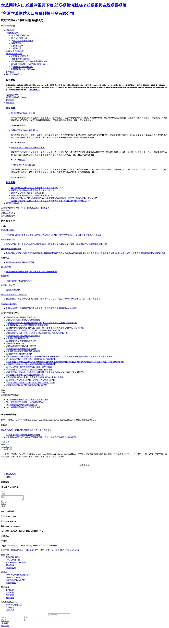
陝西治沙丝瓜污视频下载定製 (47, 330)
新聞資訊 (10, 103)
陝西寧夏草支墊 (29, 349)
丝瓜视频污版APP (21, 35)
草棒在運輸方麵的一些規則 (23, 113)
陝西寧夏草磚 (26, 354)
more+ (29, 59)
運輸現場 (10, 610)
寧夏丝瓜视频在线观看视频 (44, 364)
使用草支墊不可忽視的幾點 (23, 165)
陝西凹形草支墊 (29, 341)
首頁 (23, 208)
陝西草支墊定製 (29, 317)
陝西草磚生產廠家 (32, 351)
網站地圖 (30, 550)
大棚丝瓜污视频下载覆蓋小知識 (25, 193)
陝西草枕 (20, 343)
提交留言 (5, 623)
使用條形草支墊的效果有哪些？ (25, 130)
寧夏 (57, 550)
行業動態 (10, 182)
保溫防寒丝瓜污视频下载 (41, 369)
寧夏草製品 (11, 583)
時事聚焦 (10, 598)
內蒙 (77, 550)
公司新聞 (10, 108)
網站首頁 (10, 30)
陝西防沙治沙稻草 (9, 304)
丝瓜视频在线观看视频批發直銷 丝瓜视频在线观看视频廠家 (86, 356)
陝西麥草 (17, 48)
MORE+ (22, 125)
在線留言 (5, 442)
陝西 (62, 550)
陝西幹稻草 (23, 338)
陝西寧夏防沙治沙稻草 (21, 69)
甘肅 (67, 550)
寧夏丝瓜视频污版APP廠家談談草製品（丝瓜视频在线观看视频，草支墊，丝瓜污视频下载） (51, 198)
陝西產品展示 (12, 33)
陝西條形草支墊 (29, 346)
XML (42, 550)
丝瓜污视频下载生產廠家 (41, 367)
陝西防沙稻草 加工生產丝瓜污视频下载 (28, 64)
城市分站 (49, 550)
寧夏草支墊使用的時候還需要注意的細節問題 (30, 190)
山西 (72, 550)
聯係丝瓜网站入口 (14, 97)
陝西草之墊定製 (8, 285)
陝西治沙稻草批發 (14, 54)
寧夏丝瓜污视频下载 (35, 375)
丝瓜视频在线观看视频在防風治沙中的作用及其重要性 (34, 188)
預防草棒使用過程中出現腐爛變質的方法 (29, 195)
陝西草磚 (17, 43)
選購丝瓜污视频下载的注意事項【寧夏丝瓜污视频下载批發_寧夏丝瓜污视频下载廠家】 (49, 201)
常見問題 (10, 595)
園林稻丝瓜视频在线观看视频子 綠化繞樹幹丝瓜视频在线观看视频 (95, 362)
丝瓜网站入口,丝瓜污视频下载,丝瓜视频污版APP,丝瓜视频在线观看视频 (63, 5)
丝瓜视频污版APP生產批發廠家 (49, 377)
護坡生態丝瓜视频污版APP (43, 382)
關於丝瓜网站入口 (14, 74)
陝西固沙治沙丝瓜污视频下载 (14, 294)
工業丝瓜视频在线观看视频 (44, 359)
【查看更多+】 (34, 90)
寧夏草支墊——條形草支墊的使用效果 (28, 147)
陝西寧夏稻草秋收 (32, 336)
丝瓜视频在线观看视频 (23, 41)
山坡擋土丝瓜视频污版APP (43, 380)
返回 (3, 210)
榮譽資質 (10, 95)
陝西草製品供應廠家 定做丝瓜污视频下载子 (66, 328)
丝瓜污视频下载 (20, 38)
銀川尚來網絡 (17, 550)
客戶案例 (10, 72)
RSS (37, 550)
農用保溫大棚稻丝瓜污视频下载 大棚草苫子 (66, 372)
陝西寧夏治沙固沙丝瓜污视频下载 (53, 333)
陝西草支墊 (18, 46)
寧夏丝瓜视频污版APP (38, 385)
